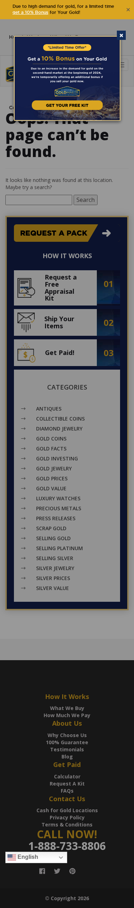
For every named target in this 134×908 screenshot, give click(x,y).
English (27, 857)
